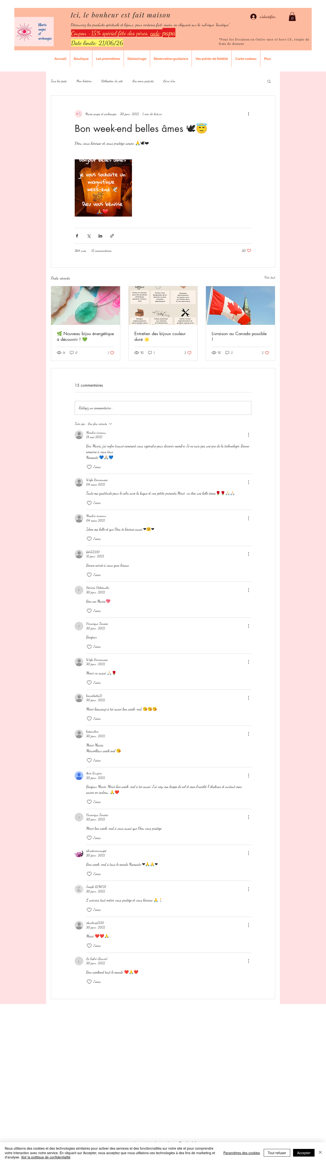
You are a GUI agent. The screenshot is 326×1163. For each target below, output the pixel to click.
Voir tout (269, 277)
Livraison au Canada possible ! (239, 336)
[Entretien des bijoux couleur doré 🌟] (163, 305)
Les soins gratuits (143, 81)
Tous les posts (59, 81)
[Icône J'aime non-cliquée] (89, 467)
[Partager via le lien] (112, 236)
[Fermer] (320, 1152)
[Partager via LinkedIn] (100, 236)
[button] (292, 16)
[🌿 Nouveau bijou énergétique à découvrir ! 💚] (85, 305)
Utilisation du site (112, 81)
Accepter (303, 1152)
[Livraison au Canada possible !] (240, 305)
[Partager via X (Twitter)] (88, 236)
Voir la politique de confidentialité (45, 1157)
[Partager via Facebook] (77, 236)
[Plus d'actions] (248, 114)
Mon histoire (84, 81)
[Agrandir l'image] (103, 188)
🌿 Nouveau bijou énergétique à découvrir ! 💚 (85, 336)
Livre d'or (169, 81)
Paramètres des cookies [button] (241, 1152)
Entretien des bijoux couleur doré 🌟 (160, 336)
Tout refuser (277, 1152)
